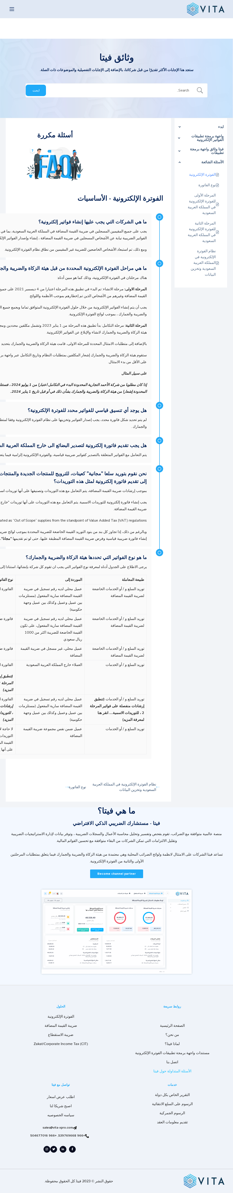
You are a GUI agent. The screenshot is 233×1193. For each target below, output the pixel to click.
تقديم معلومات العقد (172, 1122)
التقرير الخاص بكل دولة (172, 1095)
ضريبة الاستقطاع (60, 1034)
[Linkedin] (63, 1149)
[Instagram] (46, 1149)
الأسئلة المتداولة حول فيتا (172, 1071)
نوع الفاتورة (77, 787)
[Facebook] (72, 1149)
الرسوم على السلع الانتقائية (172, 1104)
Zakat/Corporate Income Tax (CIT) (61, 1044)
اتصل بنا (172, 1062)
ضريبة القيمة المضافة (61, 1025)
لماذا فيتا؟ (172, 1044)
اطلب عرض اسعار (61, 1097)
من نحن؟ (172, 1034)
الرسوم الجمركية (172, 1113)
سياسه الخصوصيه (60, 1115)
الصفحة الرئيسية (172, 1025)
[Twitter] (53, 1149)
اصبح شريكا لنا (61, 1106)
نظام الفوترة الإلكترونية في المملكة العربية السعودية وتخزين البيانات (124, 787)
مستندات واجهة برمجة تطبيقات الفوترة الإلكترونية (172, 1053)
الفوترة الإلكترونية (61, 1016)
